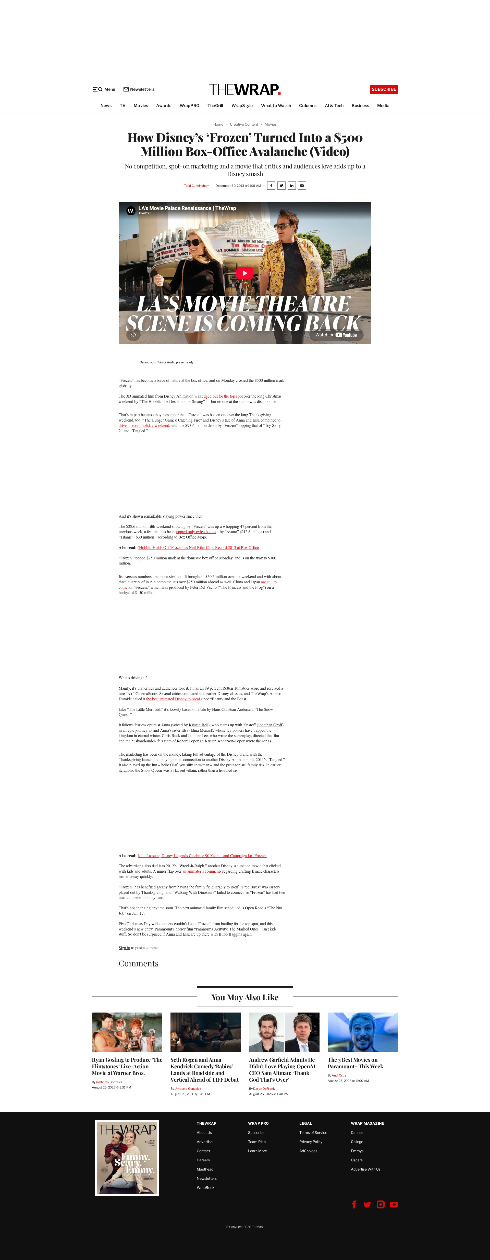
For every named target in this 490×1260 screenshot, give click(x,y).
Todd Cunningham (197, 186)
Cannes (357, 1132)
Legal (305, 1123)
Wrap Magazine (367, 1123)
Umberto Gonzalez (109, 1082)
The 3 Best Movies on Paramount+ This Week (355, 1062)
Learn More (257, 1151)
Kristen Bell (198, 724)
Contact (203, 1151)
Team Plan (257, 1141)
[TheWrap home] (245, 89)
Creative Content (244, 124)
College (357, 1141)
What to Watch (276, 105)
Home (218, 124)
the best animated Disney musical (173, 698)
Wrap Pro (258, 1123)
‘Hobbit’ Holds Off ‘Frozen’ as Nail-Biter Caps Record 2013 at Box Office (198, 547)
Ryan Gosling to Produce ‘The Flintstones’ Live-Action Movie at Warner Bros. (127, 1066)
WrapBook (205, 1187)
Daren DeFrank (264, 1089)
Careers (203, 1160)
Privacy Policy (310, 1141)
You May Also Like (245, 996)
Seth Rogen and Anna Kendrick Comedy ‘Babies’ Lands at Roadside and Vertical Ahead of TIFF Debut (204, 1069)
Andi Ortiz (339, 1075)
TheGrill (215, 105)
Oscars (357, 1160)
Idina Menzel (201, 730)
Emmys (357, 1151)
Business (360, 105)
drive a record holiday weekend (144, 425)
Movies (141, 105)
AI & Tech (334, 105)
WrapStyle (242, 105)
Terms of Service (313, 1132)
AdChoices (308, 1151)
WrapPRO (189, 105)
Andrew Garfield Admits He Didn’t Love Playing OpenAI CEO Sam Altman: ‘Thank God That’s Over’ (282, 1069)
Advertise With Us (366, 1169)
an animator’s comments (202, 871)
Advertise (205, 1141)
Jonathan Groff (270, 724)
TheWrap (206, 1123)
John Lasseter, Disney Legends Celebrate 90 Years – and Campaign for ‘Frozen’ (202, 855)
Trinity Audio (166, 362)
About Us (204, 1132)
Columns (307, 105)
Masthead (205, 1169)
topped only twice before (196, 531)
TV (123, 105)
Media (383, 105)
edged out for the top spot (223, 396)
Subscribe (384, 89)
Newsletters (142, 89)
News (106, 105)
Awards (163, 105)
